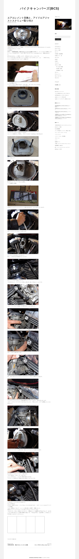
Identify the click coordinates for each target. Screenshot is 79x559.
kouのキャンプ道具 (58, 127)
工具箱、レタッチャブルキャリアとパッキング (62, 143)
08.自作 (56, 59)
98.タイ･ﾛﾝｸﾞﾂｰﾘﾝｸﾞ (58, 76)
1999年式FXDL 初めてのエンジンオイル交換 (22, 51)
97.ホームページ (57, 74)
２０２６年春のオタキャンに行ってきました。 (62, 93)
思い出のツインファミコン (59, 91)
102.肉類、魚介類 (59, 68)
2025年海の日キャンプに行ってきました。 (62, 95)
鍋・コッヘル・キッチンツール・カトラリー (62, 147)
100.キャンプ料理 (58, 64)
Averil (56, 106)
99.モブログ (57, 77)
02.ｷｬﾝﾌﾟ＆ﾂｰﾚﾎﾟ (57, 48)
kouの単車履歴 (57, 128)
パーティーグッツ (58, 134)
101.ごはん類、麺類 (59, 66)
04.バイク (14, 539)
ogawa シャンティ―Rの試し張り (60, 97)
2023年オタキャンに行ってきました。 (61, 108)
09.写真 (56, 61)
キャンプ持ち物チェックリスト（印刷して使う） (63, 130)
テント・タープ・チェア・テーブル (61, 132)
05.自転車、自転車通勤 (59, 53)
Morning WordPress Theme (35, 557)
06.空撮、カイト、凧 (58, 55)
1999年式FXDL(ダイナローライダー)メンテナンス (63, 125)
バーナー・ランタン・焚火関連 (60, 136)
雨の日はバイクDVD (58, 149)
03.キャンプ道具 (57, 50)
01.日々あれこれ (57, 46)
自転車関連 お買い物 (58, 145)
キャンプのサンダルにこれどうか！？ (43, 545)
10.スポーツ (57, 63)
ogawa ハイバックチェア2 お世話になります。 (63, 98)
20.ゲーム (56, 72)
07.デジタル (57, 57)
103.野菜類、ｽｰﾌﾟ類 (59, 70)
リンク (56, 139)
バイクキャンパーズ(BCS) (39, 8)
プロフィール (57, 138)
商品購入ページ (57, 141)
